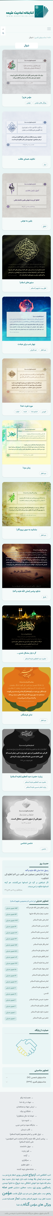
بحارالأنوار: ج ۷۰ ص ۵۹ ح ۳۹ (13, 890)
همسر (4, 1198)
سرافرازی (25, 1160)
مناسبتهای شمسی (38, 1077)
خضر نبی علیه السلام (40, 1017)
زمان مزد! (26, 467)
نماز (45, 164)
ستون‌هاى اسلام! (27, 282)
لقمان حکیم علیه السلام (39, 1005)
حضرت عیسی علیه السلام (38, 999)
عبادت (44, 1193)
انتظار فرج (12, 1175)
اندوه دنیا (25, 1120)
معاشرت (23, 1198)
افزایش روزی (22, 1175)
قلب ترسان (25, 1129)
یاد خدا (19, 1205)
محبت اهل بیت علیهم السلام (39, 1198)
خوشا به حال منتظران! (26, 1116)
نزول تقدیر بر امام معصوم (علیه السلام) (25, 1134)
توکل (13, 1179)
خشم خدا (34, 411)
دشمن (44, 849)
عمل (35, 1194)
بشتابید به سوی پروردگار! (26, 529)
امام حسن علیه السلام (40, 925)
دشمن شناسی (26, 843)
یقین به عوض (26, 220)
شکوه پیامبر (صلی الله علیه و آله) (26, 591)
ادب (38, 1175)
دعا (14, 1183)
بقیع (44, 597)
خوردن (44, 411)
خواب (17, 411)
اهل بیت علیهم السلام (38, 288)
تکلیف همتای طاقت (26, 159)
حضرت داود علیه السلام (39, 1011)
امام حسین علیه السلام (39, 932)
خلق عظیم (25, 1164)
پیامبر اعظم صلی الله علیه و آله (37, 907)
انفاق (44, 226)
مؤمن (29, 102)
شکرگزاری (16, 1187)
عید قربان (33, 350)
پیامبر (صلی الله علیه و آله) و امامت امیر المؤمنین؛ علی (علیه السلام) (26, 1140)
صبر (10, 1187)
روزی (39, 1187)
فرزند (23, 1194)
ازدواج (32, 1174)
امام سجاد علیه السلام (40, 938)
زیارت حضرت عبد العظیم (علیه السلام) (26, 776)
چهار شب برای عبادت (26, 344)
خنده (25, 411)
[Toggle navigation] (49, 28)
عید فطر (43, 350)
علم (39, 1193)
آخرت (49, 1175)
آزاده (26, 1155)
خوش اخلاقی (30, 1183)
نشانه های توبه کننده (25, 1169)
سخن (23, 1187)
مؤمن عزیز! (26, 97)
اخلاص (43, 1175)
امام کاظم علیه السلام (40, 956)
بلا (35, 1179)
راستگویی (46, 1187)
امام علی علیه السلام (40, 919)
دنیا (10, 1183)
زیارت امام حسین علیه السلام (36, 787)
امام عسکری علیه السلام (39, 981)
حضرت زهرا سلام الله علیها (38, 913)
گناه (26, 1204)
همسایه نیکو (25, 1097)
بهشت (30, 1179)
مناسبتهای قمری (40, 37)
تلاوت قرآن (23, 1179)
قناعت (14, 1193)
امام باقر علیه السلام (40, 944)
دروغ (17, 1183)
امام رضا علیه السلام (40, 962)
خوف (22, 1183)
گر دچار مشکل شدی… (26, 653)
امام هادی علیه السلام (40, 975)
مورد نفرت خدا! (26, 406)
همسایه (10, 1199)
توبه (17, 1179)
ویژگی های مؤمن (40, 102)
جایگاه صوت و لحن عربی (25, 1125)
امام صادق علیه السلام (40, 950)
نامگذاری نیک (25, 1111)
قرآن (20, 1194)
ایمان (39, 1179)
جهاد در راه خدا (25, 1102)
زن (34, 1187)
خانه (49, 37)
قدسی (46, 993)
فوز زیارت (25, 1151)
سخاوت (29, 1187)
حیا (38, 1183)
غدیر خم (29, 1193)
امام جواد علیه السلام (40, 968)
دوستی (5, 1183)
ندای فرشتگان (26, 714)
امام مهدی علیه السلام (40, 987)
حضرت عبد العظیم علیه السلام (35, 658)
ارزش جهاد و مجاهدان (25, 1107)
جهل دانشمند (25, 1146)
